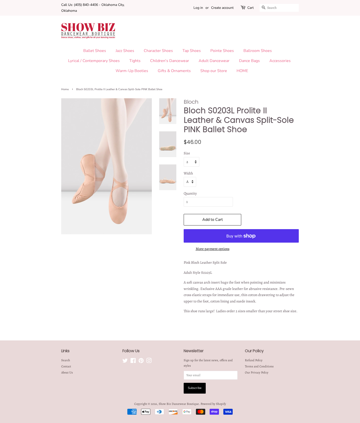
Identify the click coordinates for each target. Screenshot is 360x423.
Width (188, 173)
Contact (66, 366)
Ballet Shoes (94, 50)
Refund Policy (254, 360)
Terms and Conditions (259, 366)
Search (65, 360)
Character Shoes (158, 50)
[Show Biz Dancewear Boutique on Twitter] (125, 362)
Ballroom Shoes (257, 50)
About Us (67, 372)
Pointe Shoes (222, 50)
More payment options (212, 248)
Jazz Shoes (125, 50)
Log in (198, 7)
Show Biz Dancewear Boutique (179, 404)
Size (187, 153)
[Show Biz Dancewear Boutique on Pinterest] (141, 362)
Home (65, 89)
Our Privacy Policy (256, 372)
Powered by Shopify (213, 404)
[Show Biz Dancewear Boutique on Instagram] (149, 362)
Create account (222, 7)
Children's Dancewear (169, 60)
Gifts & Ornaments (174, 71)
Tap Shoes (191, 50)
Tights (135, 60)
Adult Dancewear (214, 60)
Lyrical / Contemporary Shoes (94, 60)
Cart (250, 7)
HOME (242, 71)
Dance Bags (249, 60)
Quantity (190, 193)
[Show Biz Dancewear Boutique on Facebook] (133, 362)
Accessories (280, 60)
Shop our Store (213, 71)
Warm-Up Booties (132, 71)
